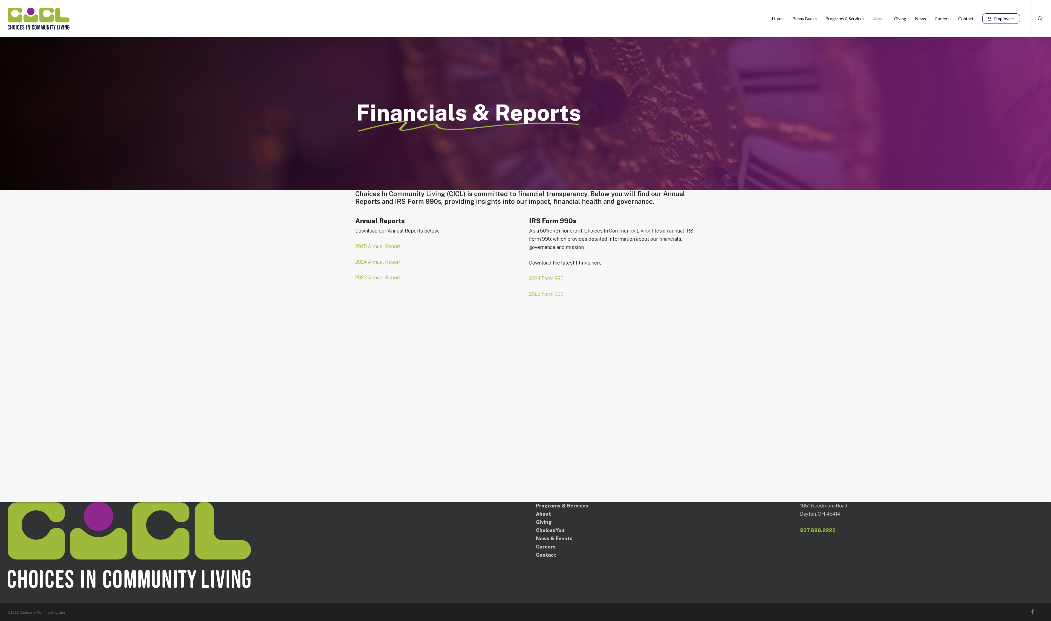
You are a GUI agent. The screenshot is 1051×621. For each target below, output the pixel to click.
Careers (546, 547)
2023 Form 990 (546, 294)
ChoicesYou (550, 530)
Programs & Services (562, 506)
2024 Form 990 (546, 278)
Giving (544, 522)
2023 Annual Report (378, 277)
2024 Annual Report (378, 262)
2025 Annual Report (378, 246)
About (543, 514)
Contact (546, 555)
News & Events (554, 538)
